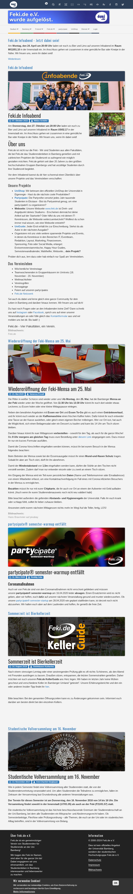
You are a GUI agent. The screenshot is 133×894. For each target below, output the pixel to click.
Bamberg (25, 29)
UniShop (74, 29)
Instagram (22, 312)
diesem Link (84, 437)
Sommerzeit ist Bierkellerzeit (29, 613)
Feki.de (50, 29)
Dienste (84, 29)
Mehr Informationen (24, 891)
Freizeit (38, 29)
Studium (13, 29)
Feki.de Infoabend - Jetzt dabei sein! (33, 40)
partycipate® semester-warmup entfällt (37, 524)
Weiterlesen (14, 59)
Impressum (94, 864)
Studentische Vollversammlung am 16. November (42, 728)
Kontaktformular (59, 316)
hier (47, 686)
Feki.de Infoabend (20, 67)
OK (115, 883)
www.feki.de (51, 208)
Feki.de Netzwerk (24, 293)
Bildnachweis (95, 869)
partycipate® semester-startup (32, 600)
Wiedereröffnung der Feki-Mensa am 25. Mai (39, 340)
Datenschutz (94, 860)
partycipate (63, 29)
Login (95, 29)
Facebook (38, 312)
